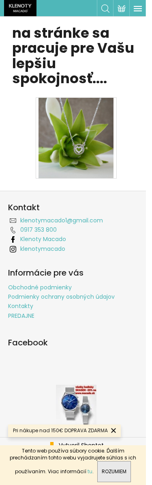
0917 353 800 (38, 230)
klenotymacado (42, 249)
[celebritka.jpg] (76, 138)
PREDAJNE (21, 316)
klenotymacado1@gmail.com (61, 220)
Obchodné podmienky (40, 287)
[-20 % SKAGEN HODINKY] (76, 405)
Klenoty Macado (43, 239)
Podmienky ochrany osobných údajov (61, 297)
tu (90, 471)
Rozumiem (114, 471)
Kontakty (20, 306)
